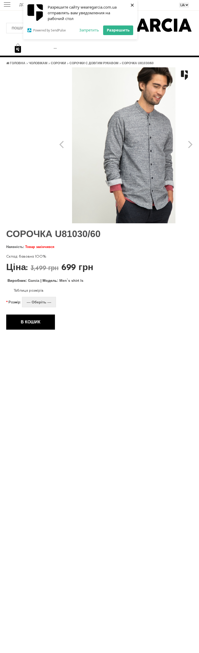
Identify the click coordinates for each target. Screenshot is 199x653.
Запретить (89, 29)
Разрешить (118, 29)
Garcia (23, 280)
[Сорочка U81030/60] (124, 144)
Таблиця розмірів (28, 290)
